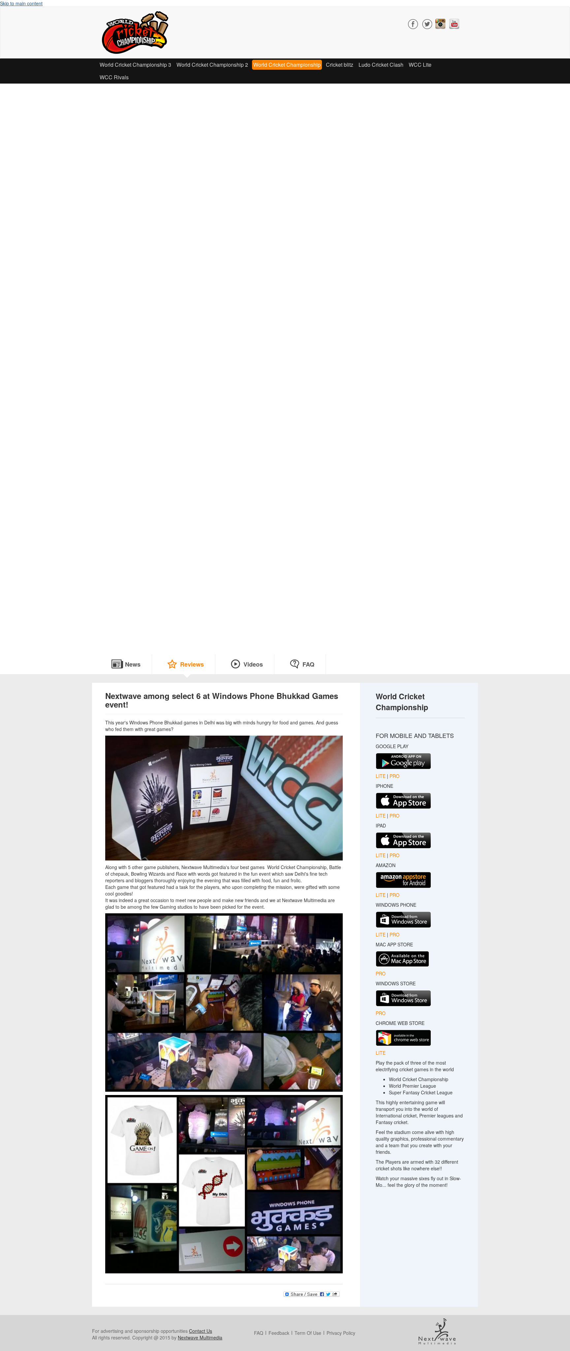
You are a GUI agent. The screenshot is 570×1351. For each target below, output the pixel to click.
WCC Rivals (114, 77)
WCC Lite (420, 64)
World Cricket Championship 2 (212, 64)
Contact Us (200, 1331)
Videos (253, 664)
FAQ (308, 664)
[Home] (137, 32)
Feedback (279, 1333)
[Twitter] (427, 23)
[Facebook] (413, 23)
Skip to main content (21, 3)
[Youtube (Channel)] (454, 23)
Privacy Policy (341, 1333)
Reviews (192, 664)
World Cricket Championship (287, 64)
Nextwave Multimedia (200, 1337)
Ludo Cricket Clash (381, 64)
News (133, 664)
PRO (394, 776)
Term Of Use (308, 1333)
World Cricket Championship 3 (135, 64)
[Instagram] (440, 23)
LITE (381, 776)
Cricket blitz (339, 64)
